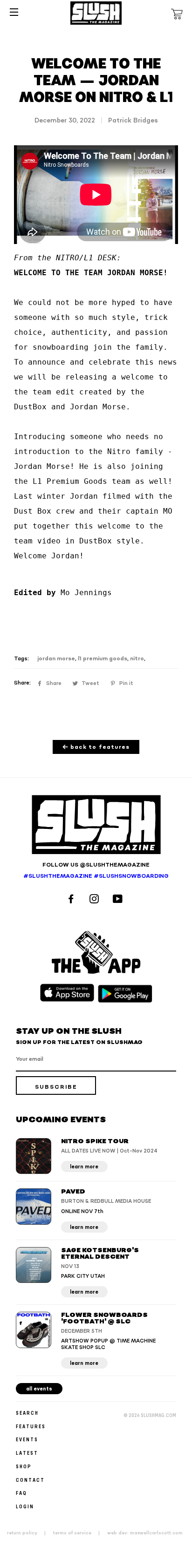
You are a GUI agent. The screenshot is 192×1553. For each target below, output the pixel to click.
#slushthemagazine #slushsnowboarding (96, 876)
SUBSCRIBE (56, 1087)
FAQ (21, 1492)
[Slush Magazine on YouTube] (119, 900)
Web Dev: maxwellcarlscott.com (145, 1533)
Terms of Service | (79, 1533)
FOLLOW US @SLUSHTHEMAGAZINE (96, 865)
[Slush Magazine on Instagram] (95, 900)
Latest (27, 1452)
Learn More (84, 1166)
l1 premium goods (102, 659)
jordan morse (56, 659)
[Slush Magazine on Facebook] (72, 900)
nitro (137, 659)
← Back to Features (96, 747)
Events (27, 1439)
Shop (24, 1466)
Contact (30, 1479)
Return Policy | (29, 1533)
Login (25, 1506)
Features (31, 1426)
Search (27, 1412)
